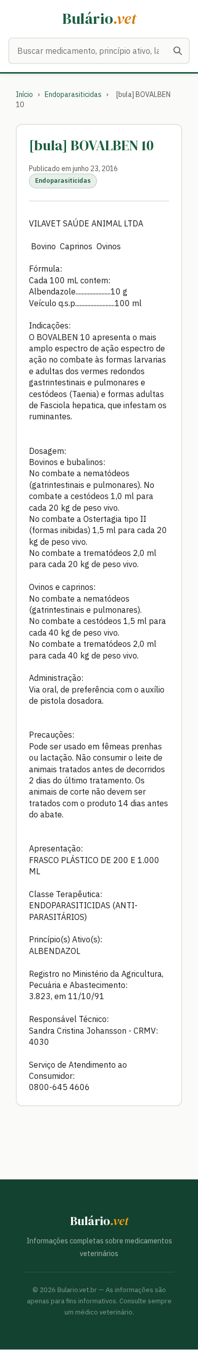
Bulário (99, 18)
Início (24, 94)
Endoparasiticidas (73, 94)
